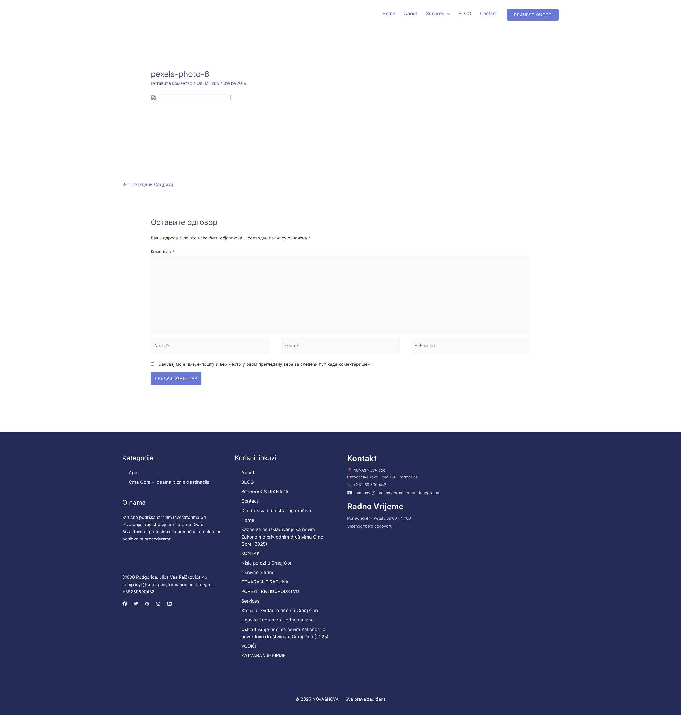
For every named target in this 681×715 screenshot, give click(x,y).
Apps (134, 472)
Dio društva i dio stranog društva (276, 510)
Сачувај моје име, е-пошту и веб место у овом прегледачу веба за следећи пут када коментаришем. (265, 364)
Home (388, 13)
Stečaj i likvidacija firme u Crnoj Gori (279, 610)
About (410, 13)
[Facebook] (124, 603)
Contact (488, 13)
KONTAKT (252, 553)
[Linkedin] (169, 603)
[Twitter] (136, 603)
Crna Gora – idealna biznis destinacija (169, 482)
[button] (447, 13)
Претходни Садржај (148, 184)
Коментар (163, 251)
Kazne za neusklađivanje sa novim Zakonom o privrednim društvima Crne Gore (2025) (282, 536)
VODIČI (248, 646)
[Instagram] (158, 603)
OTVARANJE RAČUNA (265, 581)
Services (435, 13)
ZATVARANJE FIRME (263, 655)
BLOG (465, 13)
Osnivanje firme (258, 572)
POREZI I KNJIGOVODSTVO (270, 591)
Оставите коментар (171, 83)
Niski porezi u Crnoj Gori (267, 563)
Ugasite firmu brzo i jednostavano (277, 620)
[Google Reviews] (147, 603)
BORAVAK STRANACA (265, 491)
